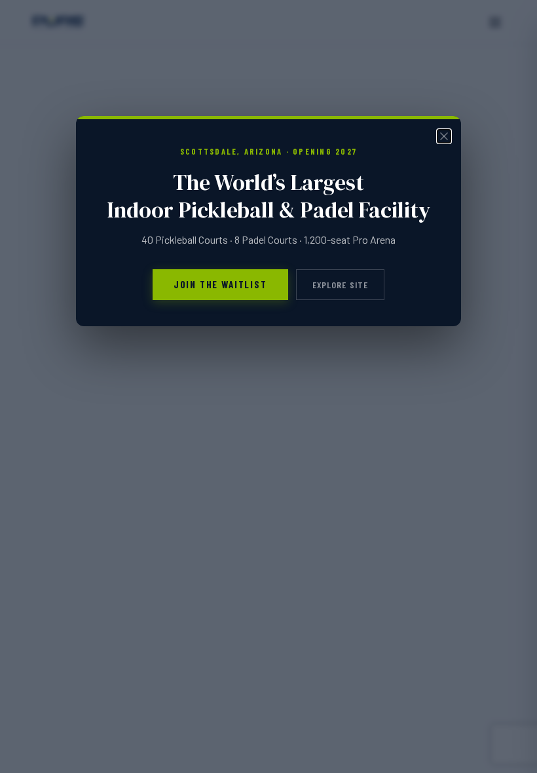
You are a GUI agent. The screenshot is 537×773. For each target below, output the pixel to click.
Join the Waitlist (220, 284)
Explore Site (340, 284)
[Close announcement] (444, 136)
